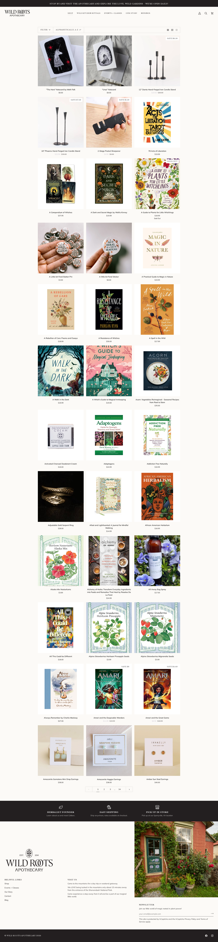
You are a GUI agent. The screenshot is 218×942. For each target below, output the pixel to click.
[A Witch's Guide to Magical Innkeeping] (109, 371)
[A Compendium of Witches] (61, 183)
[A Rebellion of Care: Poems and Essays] (61, 309)
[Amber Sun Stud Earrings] (157, 750)
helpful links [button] (13, 880)
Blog (6, 900)
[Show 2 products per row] (168, 30)
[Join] (211, 914)
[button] (70, 13)
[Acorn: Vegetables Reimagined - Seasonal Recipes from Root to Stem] (157, 371)
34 (119, 789)
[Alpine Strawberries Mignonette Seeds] (157, 627)
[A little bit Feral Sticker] (109, 248)
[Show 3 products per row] (172, 30)
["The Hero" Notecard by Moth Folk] (61, 60)
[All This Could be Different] (61, 627)
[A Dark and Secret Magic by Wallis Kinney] (109, 183)
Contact (8, 896)
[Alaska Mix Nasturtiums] (61, 560)
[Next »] (129, 789)
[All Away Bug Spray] (157, 560)
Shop (7, 883)
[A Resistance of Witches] (109, 309)
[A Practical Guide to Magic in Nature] (157, 248)
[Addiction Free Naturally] (157, 435)
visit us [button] (72, 880)
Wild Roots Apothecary (21, 936)
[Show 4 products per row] (177, 30)
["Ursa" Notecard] (109, 60)
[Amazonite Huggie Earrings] (109, 750)
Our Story (8, 892)
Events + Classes (12, 887)
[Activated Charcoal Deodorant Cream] (61, 435)
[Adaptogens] (109, 435)
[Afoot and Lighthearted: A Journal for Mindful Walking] (109, 496)
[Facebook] (206, 936)
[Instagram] (212, 936)
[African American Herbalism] (157, 496)
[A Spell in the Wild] (157, 309)
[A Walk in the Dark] (61, 371)
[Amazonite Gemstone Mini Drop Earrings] (61, 750)
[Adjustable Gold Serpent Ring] (61, 496)
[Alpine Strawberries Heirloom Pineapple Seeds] (109, 627)
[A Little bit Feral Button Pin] (61, 248)
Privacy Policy (190, 919)
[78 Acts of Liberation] (157, 122)
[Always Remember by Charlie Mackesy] (61, 689)
